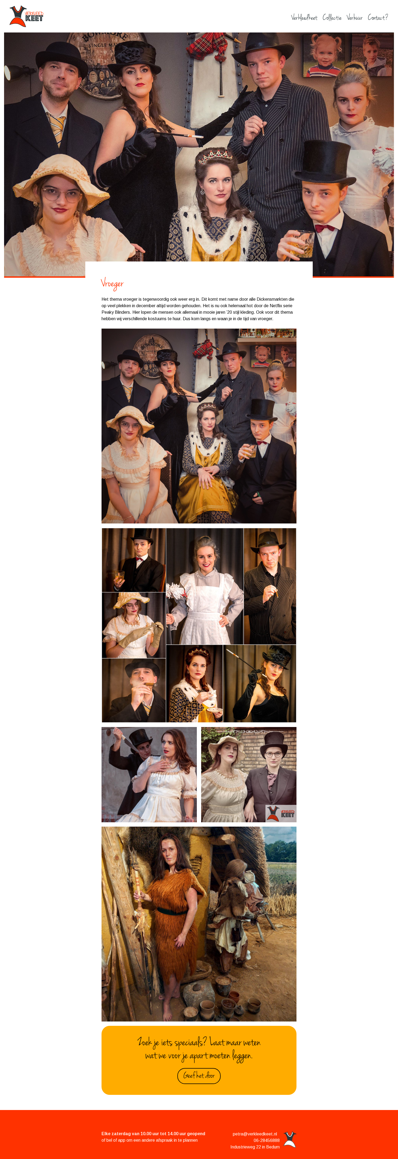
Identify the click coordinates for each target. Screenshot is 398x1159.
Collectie (332, 18)
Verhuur (355, 18)
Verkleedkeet (304, 18)
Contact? (378, 18)
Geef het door (199, 1076)
